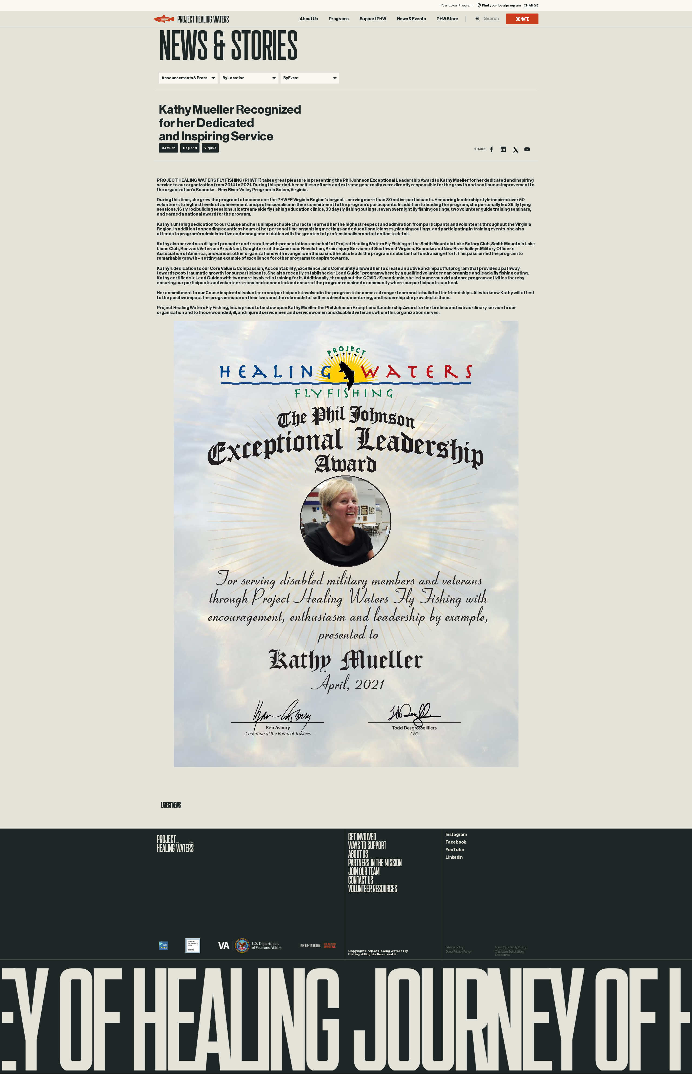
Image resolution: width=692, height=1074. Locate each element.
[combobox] (491, 19)
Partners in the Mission (375, 865)
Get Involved (362, 839)
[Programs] (339, 19)
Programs (339, 19)
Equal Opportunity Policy (510, 947)
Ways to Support (367, 848)
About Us (309, 19)
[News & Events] (411, 19)
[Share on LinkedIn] (503, 149)
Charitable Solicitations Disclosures (509, 953)
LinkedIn (454, 857)
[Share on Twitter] (515, 149)
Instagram (456, 834)
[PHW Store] (447, 19)
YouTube (454, 849)
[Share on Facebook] (491, 149)
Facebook (455, 842)
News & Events (411, 19)
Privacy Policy (454, 947)
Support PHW (373, 19)
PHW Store (447, 19)
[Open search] (477, 19)
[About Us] (309, 19)
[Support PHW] (373, 19)
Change (531, 6)
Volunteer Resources (372, 891)
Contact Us (360, 883)
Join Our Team (364, 874)
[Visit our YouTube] (527, 149)
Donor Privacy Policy (458, 951)
